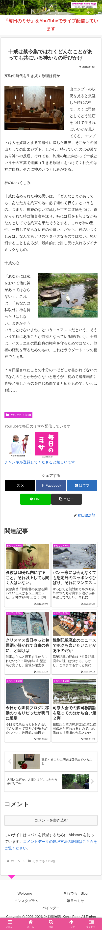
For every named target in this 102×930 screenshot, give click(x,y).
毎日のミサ (75, 901)
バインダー (51, 908)
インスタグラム (26, 901)
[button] (66, 499)
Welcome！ (27, 893)
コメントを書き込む (51, 820)
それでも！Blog (20, 415)
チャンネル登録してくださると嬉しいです (39, 462)
